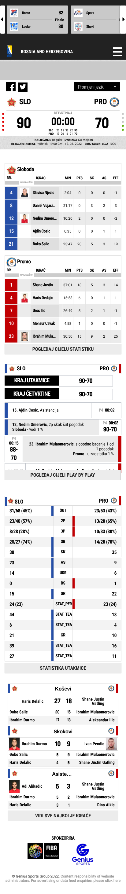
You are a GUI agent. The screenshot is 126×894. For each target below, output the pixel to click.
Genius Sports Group (82, 854)
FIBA (43, 854)
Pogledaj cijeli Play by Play (63, 475)
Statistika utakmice (63, 668)
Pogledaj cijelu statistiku (63, 349)
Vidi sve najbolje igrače (63, 816)
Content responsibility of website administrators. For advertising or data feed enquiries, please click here (63, 878)
